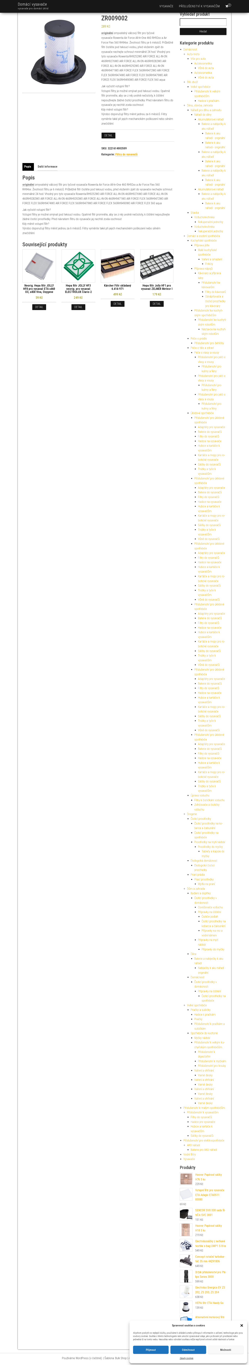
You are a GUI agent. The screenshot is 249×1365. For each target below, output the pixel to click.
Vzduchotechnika (204, 217)
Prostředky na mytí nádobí (209, 842)
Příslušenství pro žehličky (209, 343)
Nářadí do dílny (202, 114)
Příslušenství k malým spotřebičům (204, 1108)
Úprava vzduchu (200, 795)
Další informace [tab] (47, 166)
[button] (242, 1325)
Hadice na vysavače (209, 441)
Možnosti (225, 1350)
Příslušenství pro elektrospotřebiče (203, 1140)
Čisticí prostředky (201, 818)
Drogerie (192, 814)
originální (107, 33)
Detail (108, 135)
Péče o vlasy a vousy (206, 352)
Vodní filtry (189, 1154)
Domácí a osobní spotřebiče (203, 236)
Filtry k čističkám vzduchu (209, 800)
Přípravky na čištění (209, 912)
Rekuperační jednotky (210, 222)
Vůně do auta (206, 68)
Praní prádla (198, 874)
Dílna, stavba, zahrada (200, 105)
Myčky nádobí (202, 1038)
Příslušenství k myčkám (212, 1061)
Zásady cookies (186, 1358)
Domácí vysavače (32, 4)
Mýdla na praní (206, 884)
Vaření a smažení (212, 259)
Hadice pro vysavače (203, 1122)
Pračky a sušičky (201, 1010)
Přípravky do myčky (213, 949)
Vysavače (166, 6)
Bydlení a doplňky (201, 893)
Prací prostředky (204, 879)
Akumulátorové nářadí (211, 119)
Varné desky (205, 1075)
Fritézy (209, 264)
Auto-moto (193, 54)
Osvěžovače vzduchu (210, 907)
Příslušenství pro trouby (212, 1066)
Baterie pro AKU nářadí (204, 1149)
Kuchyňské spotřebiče (204, 240)
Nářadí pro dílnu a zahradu (206, 110)
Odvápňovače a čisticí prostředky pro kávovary (215, 301)
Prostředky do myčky (210, 847)
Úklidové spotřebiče (202, 413)
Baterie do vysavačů (210, 432)
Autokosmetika (203, 63)
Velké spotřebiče (200, 87)
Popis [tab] (27, 166)
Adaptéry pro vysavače (211, 427)
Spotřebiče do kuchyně (204, 1033)
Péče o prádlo (199, 338)
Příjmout (151, 1350)
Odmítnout (188, 1350)
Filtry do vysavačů (126, 154)
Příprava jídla (201, 245)
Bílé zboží (192, 82)
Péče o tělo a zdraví (202, 348)
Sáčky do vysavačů (209, 464)
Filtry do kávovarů (215, 292)
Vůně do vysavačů (208, 539)
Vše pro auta (198, 58)
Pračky (198, 1019)
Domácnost (190, 49)
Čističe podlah (210, 916)
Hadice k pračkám (208, 101)
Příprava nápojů (203, 268)
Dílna (193, 954)
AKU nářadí (193, 1145)
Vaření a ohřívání (204, 1070)
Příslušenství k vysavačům (199, 6)
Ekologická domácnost (204, 860)
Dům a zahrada (196, 888)
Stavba (195, 212)
